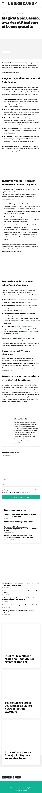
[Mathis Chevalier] (8, 430)
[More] (36, 409)
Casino (6, 52)
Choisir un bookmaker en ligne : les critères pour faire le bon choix (20, 515)
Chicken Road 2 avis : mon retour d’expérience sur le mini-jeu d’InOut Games (20, 585)
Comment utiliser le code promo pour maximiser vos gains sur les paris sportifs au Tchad (20, 529)
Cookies (17, 790)
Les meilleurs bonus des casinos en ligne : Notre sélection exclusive (18, 707)
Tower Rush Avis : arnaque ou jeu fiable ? (19, 521)
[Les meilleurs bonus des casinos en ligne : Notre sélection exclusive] (21, 684)
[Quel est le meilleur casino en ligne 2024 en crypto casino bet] (21, 637)
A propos (24, 790)
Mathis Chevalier (7, 13)
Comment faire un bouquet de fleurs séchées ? (19, 605)
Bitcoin (21, 326)
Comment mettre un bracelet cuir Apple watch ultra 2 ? (19, 592)
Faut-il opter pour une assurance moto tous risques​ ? (18, 611)
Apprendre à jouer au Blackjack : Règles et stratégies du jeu (19, 755)
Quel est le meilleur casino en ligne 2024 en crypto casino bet (20, 658)
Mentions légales (25, 788)
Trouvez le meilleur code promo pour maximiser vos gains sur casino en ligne (18, 536)
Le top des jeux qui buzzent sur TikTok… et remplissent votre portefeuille (18, 599)
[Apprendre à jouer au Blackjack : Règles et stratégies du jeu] (21, 734)
